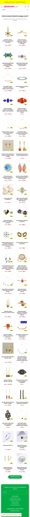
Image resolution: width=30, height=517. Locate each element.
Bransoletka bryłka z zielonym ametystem (22, 87)
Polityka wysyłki (15, 503)
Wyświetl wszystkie (15, 477)
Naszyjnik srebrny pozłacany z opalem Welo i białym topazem (8, 133)
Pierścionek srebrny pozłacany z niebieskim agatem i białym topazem (8, 110)
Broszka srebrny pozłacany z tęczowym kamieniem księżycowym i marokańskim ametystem (8, 244)
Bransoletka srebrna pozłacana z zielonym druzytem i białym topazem (22, 424)
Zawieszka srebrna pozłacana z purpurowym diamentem (7, 41)
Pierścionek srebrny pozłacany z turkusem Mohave (22, 290)
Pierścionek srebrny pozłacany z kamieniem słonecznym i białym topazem (22, 313)
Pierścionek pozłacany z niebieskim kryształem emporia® (22, 468)
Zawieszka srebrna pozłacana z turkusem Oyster (8, 312)
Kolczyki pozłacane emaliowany (8, 199)
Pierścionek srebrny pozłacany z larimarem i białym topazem (8, 177)
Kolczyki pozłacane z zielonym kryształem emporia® (8, 468)
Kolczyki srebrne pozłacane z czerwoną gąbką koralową (22, 154)
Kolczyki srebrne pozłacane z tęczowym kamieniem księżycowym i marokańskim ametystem (8, 267)
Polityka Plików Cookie (15, 498)
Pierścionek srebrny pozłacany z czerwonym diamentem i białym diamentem (22, 41)
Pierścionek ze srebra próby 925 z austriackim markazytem (22, 381)
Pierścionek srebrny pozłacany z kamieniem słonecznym (8, 336)
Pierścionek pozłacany (8, 445)
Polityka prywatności (15, 500)
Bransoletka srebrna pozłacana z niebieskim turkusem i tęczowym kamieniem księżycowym (22, 358)
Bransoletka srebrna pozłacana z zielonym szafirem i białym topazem (8, 87)
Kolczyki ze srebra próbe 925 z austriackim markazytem (22, 403)
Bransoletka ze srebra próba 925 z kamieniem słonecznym (22, 336)
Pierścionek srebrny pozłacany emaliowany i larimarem (8, 221)
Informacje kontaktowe (15, 505)
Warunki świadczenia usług (15, 499)
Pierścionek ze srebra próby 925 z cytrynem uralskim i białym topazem (22, 199)
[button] (1, 6)
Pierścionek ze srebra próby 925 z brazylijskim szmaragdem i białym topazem (8, 65)
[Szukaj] (27, 9)
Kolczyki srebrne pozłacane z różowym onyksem (8, 403)
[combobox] (15, 9)
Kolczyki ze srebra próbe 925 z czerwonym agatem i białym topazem (8, 155)
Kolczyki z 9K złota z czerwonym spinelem (7, 381)
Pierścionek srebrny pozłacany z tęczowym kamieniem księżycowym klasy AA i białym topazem (22, 267)
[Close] (19, 514)
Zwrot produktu (15, 502)
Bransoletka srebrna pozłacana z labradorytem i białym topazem (22, 133)
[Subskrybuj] (26, 492)
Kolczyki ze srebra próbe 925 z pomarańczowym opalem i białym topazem (22, 177)
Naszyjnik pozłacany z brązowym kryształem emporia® (22, 446)
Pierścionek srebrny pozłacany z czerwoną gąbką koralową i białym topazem (22, 110)
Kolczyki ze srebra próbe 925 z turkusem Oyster (8, 357)
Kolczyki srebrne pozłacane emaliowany (22, 221)
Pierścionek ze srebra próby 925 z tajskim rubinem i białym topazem (22, 64)
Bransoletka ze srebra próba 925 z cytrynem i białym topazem (8, 290)
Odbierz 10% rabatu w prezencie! (10, 514)
